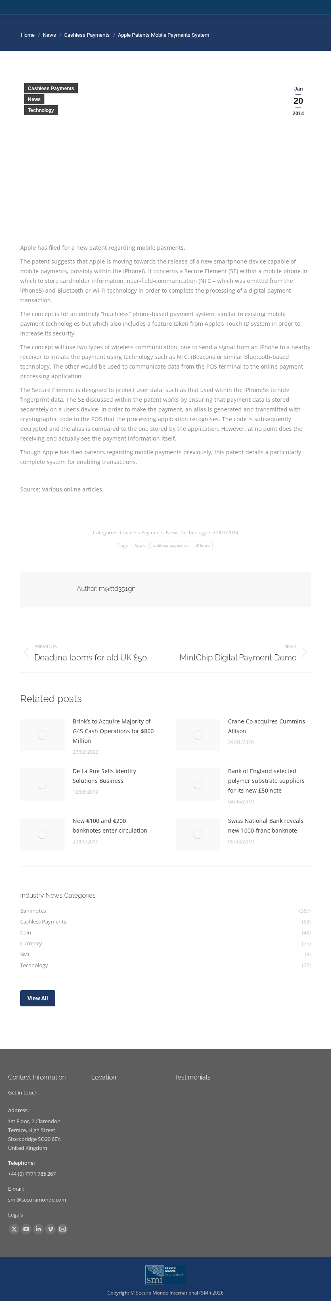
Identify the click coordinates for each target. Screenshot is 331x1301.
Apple (140, 545)
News (34, 99)
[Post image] (42, 735)
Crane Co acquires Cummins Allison (266, 726)
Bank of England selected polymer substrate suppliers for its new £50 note (266, 780)
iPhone (203, 545)
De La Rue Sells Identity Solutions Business (104, 775)
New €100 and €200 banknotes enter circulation (110, 825)
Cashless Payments (51, 88)
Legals (15, 1214)
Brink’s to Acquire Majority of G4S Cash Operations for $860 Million (113, 730)
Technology (41, 110)
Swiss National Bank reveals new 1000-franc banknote (266, 825)
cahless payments (171, 545)
